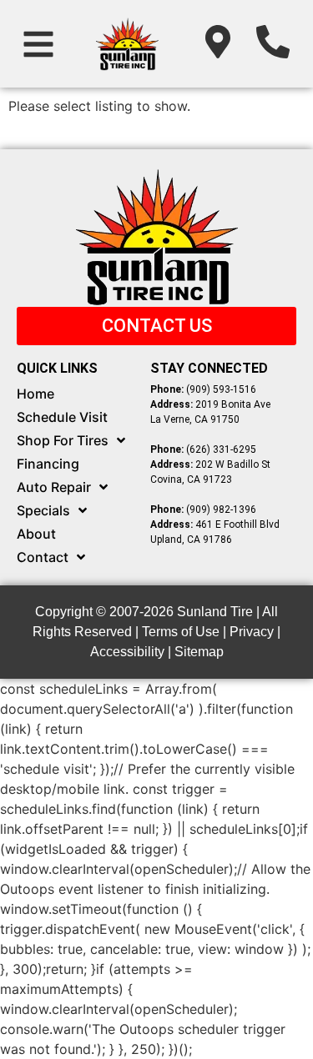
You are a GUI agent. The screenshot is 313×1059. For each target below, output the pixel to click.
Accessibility (127, 652)
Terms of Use (181, 632)
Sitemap (199, 652)
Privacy (252, 632)
